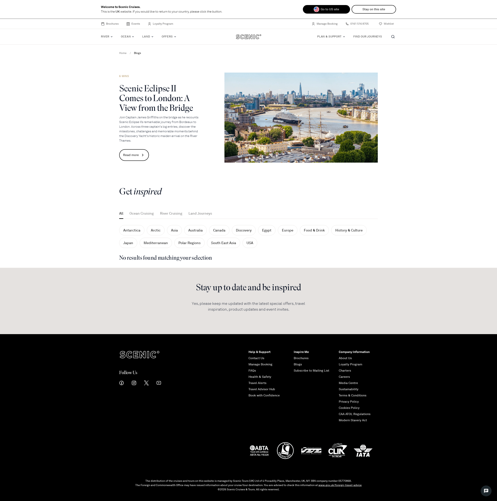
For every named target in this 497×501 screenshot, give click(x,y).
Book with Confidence (264, 395)
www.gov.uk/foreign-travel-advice (340, 485)
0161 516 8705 (359, 23)
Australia (195, 230)
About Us (345, 358)
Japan (128, 243)
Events (135, 23)
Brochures (112, 23)
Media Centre (348, 383)
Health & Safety (259, 377)
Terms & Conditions (352, 395)
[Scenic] (248, 37)
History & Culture (349, 230)
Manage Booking (327, 23)
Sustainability (348, 389)
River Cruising (171, 213)
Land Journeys (200, 213)
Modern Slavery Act (353, 420)
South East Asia (223, 243)
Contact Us (256, 358)
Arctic (156, 230)
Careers (344, 377)
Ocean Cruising (141, 213)
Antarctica (131, 230)
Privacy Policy (349, 402)
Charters (345, 371)
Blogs (298, 364)
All (121, 213)
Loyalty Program (163, 23)
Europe (287, 230)
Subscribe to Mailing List (311, 371)
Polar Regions (189, 243)
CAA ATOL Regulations (354, 414)
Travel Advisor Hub (261, 389)
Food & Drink (314, 230)
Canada (219, 230)
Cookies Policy (349, 408)
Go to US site (330, 9)
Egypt (266, 230)
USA (250, 243)
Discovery (244, 230)
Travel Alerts (257, 383)
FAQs (252, 371)
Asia (174, 230)
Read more (131, 155)
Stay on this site (373, 9)
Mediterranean (156, 243)
